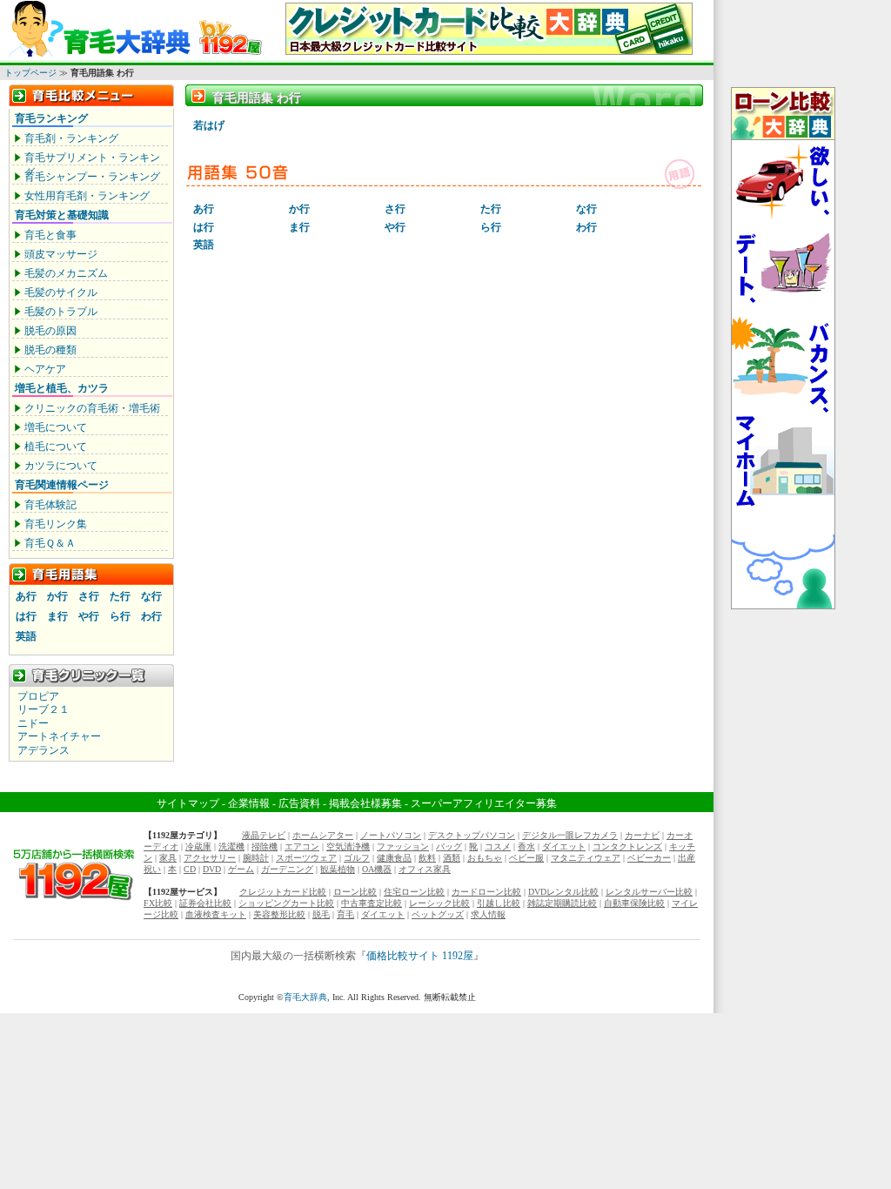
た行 (120, 596)
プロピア (38, 696)
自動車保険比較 (634, 903)
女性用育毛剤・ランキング (87, 196)
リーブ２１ (43, 709)
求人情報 (488, 914)
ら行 (120, 616)
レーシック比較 (439, 903)
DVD (212, 869)
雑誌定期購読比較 (562, 903)
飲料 (427, 858)
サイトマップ (188, 803)
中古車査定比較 (371, 903)
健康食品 (394, 858)
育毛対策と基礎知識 (62, 215)
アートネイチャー (59, 736)
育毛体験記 (50, 505)
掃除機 (264, 846)
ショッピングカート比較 (286, 903)
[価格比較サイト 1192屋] (74, 899)
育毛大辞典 (305, 997)
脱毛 (321, 914)
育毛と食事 (50, 235)
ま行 (57, 616)
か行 (57, 596)
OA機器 (377, 869)
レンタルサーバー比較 (649, 892)
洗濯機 (231, 846)
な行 (151, 596)
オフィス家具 (425, 869)
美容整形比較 (279, 914)
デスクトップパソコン (471, 835)
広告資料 (299, 803)
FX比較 (158, 903)
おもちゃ (484, 858)
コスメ (498, 846)
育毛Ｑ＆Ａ (50, 543)
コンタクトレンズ (627, 846)
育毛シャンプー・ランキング (92, 177)
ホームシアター (322, 835)
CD (190, 869)
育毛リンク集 (55, 524)
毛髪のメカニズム (66, 273)
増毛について (55, 427)
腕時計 (256, 858)
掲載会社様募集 (365, 803)
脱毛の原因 (50, 331)
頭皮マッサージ (60, 254)
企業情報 (249, 803)
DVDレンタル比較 (563, 892)
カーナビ (642, 835)
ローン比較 (355, 892)
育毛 (345, 914)
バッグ (449, 846)
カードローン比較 (486, 892)
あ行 (26, 596)
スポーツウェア (306, 858)
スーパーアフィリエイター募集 (484, 803)
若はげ (208, 125)
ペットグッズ (438, 914)
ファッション (403, 846)
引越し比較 (498, 903)
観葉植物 (337, 869)
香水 (526, 846)
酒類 (451, 858)
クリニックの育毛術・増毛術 (92, 408)
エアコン (302, 846)
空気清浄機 (348, 846)
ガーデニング (287, 869)
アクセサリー (210, 858)
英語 (26, 636)
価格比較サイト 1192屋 (419, 956)
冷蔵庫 (198, 846)
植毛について (55, 446)
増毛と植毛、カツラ (62, 388)
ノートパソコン (390, 835)
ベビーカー (649, 858)
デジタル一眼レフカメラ (570, 835)
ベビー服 (526, 858)
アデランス (43, 750)
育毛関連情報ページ (62, 485)
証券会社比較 (205, 903)
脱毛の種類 (50, 350)
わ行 (151, 616)
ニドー (33, 723)
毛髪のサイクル (60, 292)
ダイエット (564, 846)
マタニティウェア (585, 858)
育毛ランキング (51, 118)
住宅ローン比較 (414, 892)
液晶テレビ (263, 835)
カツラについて (60, 466)
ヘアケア (45, 369)
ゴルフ (357, 858)
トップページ (30, 72)
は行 (26, 616)
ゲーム (241, 869)
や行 (88, 616)
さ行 (88, 596)
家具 (168, 858)
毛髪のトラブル (60, 312)
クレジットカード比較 (282, 892)
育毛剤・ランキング (71, 138)
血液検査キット (215, 914)
